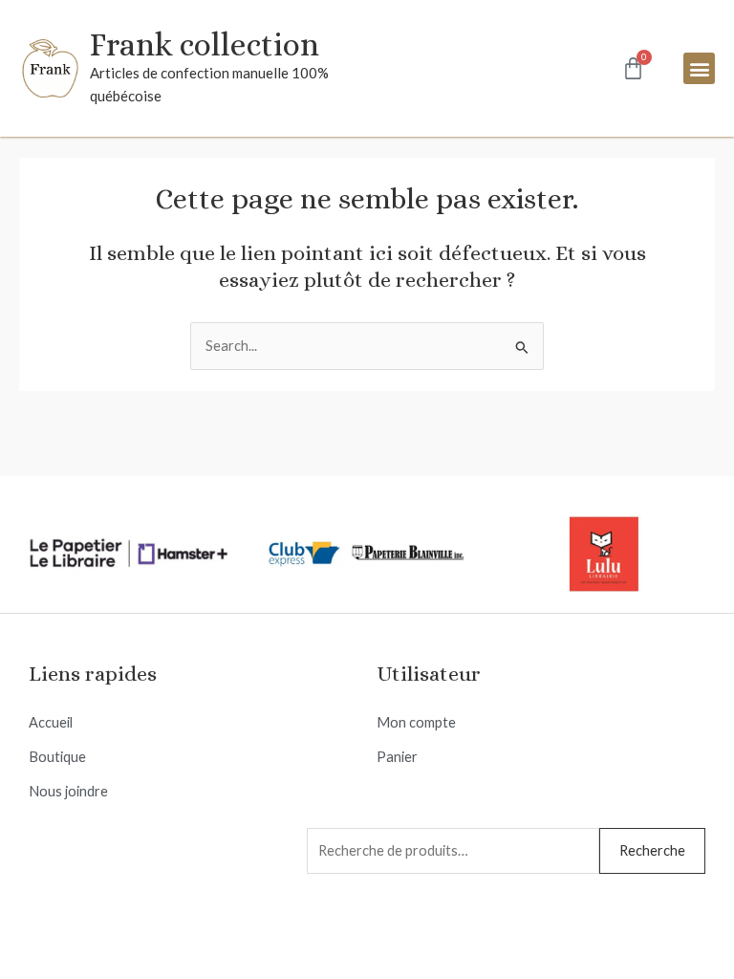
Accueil (51, 722)
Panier (397, 757)
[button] (699, 68)
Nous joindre (68, 791)
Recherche (652, 850)
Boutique (57, 757)
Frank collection (204, 44)
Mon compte (416, 722)
